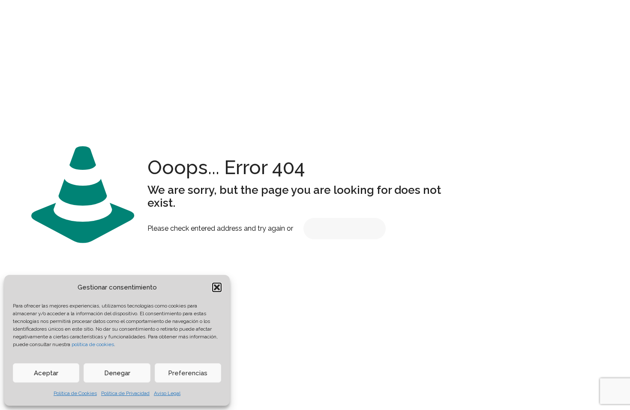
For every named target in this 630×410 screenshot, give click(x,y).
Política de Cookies (75, 393)
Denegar (117, 373)
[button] (217, 287)
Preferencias (187, 373)
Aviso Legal (167, 393)
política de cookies (93, 344)
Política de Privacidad (125, 393)
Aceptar (46, 373)
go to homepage (344, 228)
